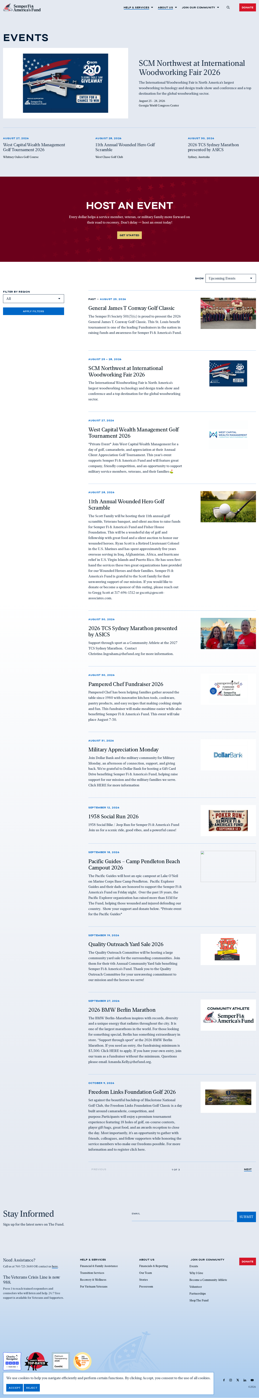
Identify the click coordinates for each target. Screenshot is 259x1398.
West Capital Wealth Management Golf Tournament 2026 (133, 432)
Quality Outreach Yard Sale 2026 (125, 944)
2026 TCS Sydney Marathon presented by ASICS (132, 631)
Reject (31, 1387)
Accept (14, 1387)
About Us (165, 7)
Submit (246, 1217)
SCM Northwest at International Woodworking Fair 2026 (125, 371)
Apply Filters (33, 311)
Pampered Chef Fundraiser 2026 (125, 683)
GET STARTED (129, 235)
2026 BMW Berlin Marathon (121, 1009)
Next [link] (248, 1169)
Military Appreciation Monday (123, 749)
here (55, 1266)
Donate (248, 7)
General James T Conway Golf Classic (131, 308)
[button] (228, 7)
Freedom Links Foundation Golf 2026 (132, 1091)
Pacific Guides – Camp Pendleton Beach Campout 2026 (134, 864)
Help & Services (136, 7)
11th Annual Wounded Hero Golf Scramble (126, 504)
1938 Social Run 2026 (113, 816)
